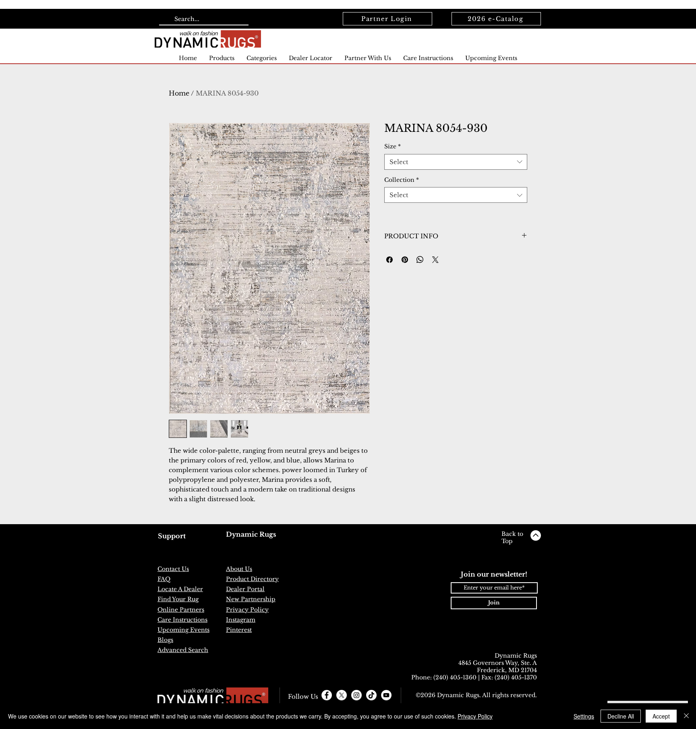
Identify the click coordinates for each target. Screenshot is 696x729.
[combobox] (455, 162)
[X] (341, 695)
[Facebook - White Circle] (326, 695)
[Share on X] (435, 260)
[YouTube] (386, 695)
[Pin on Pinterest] (405, 260)
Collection (401, 179)
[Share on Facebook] (389, 260)
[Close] (686, 716)
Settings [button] (584, 716)
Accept (661, 716)
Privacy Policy (475, 716)
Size (392, 146)
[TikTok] (371, 695)
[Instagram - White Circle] (356, 695)
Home (179, 93)
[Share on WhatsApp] (420, 260)
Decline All (620, 716)
